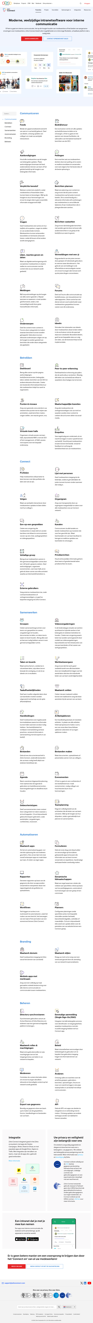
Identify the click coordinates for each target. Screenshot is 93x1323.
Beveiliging (26, 1314)
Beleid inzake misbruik (52, 1316)
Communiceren (7, 119)
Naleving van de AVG (41, 1316)
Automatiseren (7, 134)
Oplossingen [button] (65, 10)
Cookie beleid (76, 1314)
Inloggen (87, 3)
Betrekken (7, 123)
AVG (67, 1164)
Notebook (38, 3)
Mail (33, 3)
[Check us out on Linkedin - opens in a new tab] (85, 1283)
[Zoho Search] (80, 3)
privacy (80, 1155)
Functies (38, 10)
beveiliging (60, 1157)
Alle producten (47, 3)
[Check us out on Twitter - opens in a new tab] (81, 1283)
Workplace (17, 3)
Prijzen (46, 10)
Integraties (77, 10)
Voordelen (55, 10)
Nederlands (68, 1307)
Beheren (7, 142)
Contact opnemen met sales (57, 38)
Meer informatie (60, 237)
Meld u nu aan (16, 1266)
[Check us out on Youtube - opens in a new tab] (89, 1283)
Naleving (32, 1314)
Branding (7, 138)
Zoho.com (6, 3)
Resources (87, 10)
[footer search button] (59, 1307)
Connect (7, 127)
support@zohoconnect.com (15, 1283)
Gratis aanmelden (31, 38)
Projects (23, 3)
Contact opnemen (17, 1314)
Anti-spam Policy (49, 1314)
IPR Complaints (39, 1314)
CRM (29, 3)
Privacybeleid (68, 1314)
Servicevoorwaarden (59, 1314)
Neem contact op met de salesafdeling (44, 1266)
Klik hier (77, 1199)
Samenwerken (7, 130)
